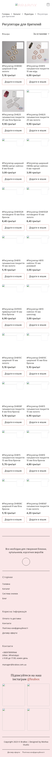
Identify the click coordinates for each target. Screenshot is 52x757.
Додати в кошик (13, 82)
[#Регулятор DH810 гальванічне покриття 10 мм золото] (13, 247)
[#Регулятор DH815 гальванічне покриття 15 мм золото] (38, 393)
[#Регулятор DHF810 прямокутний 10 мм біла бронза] (13, 295)
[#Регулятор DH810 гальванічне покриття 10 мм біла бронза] (38, 441)
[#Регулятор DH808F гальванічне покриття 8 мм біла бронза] (13, 393)
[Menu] (4, 4)
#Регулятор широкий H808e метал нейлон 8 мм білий (13, 166)
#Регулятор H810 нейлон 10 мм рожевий (35, 263)
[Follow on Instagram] (26, 562)
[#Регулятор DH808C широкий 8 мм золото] (13, 52)
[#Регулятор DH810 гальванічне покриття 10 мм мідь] (38, 52)
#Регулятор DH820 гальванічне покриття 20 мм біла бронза (13, 117)
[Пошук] (43, 4)
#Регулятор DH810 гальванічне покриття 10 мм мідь (38, 69)
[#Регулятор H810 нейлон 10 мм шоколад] (38, 295)
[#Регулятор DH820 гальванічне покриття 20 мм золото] (38, 101)
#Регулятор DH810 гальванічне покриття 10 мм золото (13, 263)
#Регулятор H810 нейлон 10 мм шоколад (35, 312)
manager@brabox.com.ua (14, 664)
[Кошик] (48, 5)
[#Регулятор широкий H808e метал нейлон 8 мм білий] (13, 149)
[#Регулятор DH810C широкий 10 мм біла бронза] (38, 344)
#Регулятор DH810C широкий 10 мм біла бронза (37, 360)
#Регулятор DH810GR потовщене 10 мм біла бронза (13, 215)
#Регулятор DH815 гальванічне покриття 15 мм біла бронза (13, 458)
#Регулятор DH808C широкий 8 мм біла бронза (12, 506)
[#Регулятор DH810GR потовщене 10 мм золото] (38, 198)
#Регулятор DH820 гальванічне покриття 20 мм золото (38, 117)
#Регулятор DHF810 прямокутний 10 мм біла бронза (12, 312)
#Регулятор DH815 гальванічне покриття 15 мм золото (38, 409)
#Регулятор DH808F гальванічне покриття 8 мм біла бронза (13, 409)
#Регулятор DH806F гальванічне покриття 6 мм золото (38, 506)
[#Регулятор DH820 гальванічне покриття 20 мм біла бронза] (13, 101)
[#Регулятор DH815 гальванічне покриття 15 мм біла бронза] (13, 441)
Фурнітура (29, 14)
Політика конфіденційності (33, 752)
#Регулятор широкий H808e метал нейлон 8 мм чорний (37, 166)
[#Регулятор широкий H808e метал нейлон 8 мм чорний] (38, 149)
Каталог (17, 14)
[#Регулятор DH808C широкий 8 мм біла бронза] (13, 490)
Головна (6, 14)
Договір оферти (13, 752)
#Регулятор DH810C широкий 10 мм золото (12, 360)
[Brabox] (26, 4)
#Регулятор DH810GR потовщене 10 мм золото (37, 215)
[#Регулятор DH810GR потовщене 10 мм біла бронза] (13, 198)
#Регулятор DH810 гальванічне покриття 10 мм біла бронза (38, 458)
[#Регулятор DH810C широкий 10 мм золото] (13, 344)
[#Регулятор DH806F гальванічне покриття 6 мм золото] (38, 490)
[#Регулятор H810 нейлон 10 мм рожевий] (38, 247)
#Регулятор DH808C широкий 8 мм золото (12, 69)
